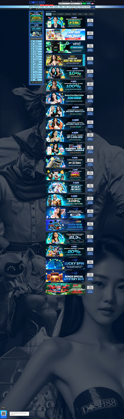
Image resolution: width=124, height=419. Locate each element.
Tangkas (76, 6)
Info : (30, 8)
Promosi (93, 6)
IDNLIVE (51, 6)
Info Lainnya (90, 20)
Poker (60, 6)
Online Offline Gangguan (37, 82)
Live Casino (71, 6)
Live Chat (74, 1)
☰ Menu (3, 407)
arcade (56, 6)
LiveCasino (60, 14)
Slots (46, 6)
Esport (91, 14)
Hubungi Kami (81, 1)
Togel (86, 14)
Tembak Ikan (82, 6)
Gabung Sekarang (90, 24)
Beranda (31, 6)
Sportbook (36, 6)
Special (48, 14)
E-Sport (42, 6)
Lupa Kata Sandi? (89, 1)
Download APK (66, 1)
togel (65, 6)
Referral (88, 6)
